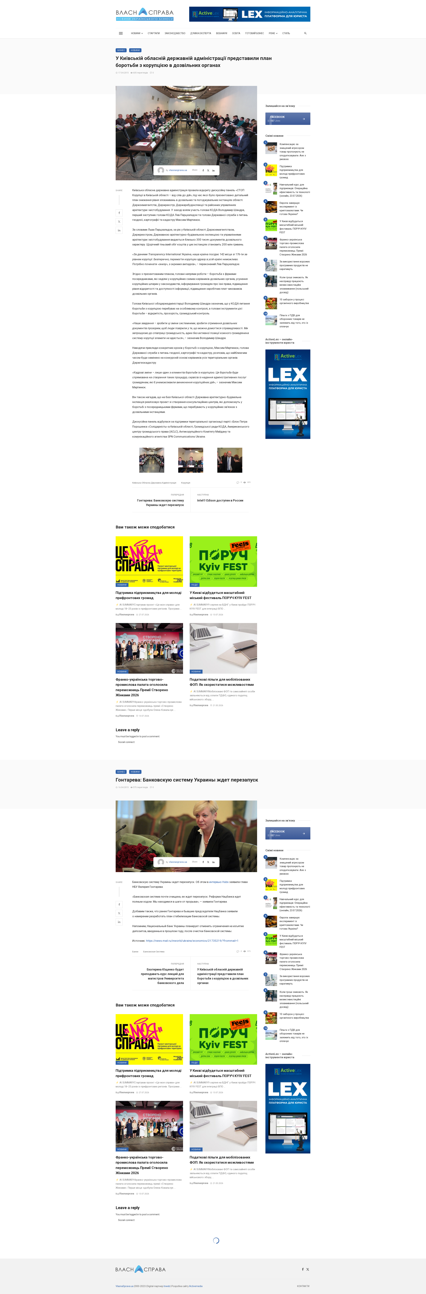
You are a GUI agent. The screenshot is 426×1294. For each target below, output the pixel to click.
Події (195, 585)
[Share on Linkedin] (119, 230)
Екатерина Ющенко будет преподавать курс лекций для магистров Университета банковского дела (162, 976)
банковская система (153, 951)
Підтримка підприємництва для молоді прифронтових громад (148, 595)
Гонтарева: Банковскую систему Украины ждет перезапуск (160, 503)
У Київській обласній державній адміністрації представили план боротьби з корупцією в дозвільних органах (222, 976)
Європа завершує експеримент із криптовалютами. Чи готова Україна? (291, 208)
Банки (135, 951)
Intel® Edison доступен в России (220, 500)
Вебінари (221, 33)
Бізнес (121, 50)
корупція (185, 483)
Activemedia (196, 1286)
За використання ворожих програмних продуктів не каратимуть (295, 265)
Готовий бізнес (254, 33)
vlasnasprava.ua (178, 170)
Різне (272, 33)
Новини (135, 33)
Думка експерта (200, 33)
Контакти (303, 1286)
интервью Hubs (219, 882)
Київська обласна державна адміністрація (154, 483)
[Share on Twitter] (119, 221)
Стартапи (154, 33)
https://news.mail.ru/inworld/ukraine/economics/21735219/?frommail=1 (192, 940)
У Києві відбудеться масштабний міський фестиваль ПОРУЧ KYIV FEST (220, 595)
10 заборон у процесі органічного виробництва (294, 301)
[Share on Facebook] (119, 212)
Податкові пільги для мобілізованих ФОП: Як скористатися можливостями (222, 682)
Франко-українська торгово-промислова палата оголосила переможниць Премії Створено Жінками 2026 (142, 687)
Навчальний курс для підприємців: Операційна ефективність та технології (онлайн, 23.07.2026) (295, 190)
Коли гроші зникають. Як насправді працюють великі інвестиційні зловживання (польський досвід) (294, 285)
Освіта (236, 33)
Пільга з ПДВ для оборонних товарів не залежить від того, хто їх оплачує (294, 321)
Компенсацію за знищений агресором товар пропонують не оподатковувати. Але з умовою (293, 152)
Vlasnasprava (126, 614)
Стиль (286, 33)
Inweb (167, 1286)
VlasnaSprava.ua (124, 1286)
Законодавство (175, 33)
